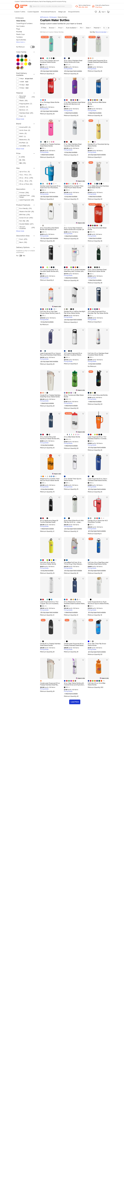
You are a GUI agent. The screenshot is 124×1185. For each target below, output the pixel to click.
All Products (44, 17)
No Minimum (20, 47)
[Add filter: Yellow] (25, 63)
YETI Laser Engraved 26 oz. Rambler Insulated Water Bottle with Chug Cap (73, 355)
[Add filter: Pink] (21, 63)
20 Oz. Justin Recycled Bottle (98, 395)
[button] (102, 7)
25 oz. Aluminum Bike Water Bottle (97, 103)
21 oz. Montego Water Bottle (49, 102)
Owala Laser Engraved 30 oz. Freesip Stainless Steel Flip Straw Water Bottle (50, 684)
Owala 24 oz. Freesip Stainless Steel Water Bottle (50, 145)
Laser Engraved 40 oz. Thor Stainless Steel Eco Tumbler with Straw (97, 438)
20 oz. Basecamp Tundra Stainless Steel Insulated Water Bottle (74, 603)
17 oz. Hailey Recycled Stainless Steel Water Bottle (98, 187)
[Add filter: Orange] (25, 60)
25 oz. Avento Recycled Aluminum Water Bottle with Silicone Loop (49, 438)
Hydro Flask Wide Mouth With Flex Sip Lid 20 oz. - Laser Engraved (74, 522)
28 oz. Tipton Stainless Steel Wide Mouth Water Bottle (97, 270)
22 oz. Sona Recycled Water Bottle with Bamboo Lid (49, 228)
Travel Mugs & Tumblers (24, 23)
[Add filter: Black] (25, 56)
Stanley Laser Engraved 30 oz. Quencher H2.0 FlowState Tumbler (50, 187)
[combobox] (50, 6)
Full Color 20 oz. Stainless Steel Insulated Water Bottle (98, 354)
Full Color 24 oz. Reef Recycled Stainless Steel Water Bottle (98, 563)
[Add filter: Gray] (21, 56)
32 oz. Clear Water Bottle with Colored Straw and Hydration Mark (74, 684)
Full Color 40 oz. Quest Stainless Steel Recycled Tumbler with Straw (74, 271)
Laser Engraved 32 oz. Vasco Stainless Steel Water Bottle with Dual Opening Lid (97, 480)
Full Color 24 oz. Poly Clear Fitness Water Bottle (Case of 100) (50, 313)
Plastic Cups (20, 34)
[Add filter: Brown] (18, 67)
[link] (21, 6)
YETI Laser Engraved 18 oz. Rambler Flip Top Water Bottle (98, 312)
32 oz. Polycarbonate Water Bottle (97, 228)
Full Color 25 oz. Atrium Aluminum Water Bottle (48, 563)
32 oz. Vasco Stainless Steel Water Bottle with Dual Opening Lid (73, 62)
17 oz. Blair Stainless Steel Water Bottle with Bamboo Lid (74, 103)
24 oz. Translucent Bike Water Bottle (74, 396)
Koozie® (19, 32)
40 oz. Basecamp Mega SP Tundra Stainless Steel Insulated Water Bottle (49, 522)
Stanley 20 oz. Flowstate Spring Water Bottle (98, 145)
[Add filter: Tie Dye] (21, 67)
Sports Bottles (21, 40)
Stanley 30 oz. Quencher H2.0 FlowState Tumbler (98, 521)
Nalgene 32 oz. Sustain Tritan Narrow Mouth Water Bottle (50, 479)
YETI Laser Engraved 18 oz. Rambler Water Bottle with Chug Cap (49, 271)
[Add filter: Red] (18, 60)
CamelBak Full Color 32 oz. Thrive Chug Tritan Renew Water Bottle (73, 564)
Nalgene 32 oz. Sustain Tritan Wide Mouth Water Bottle (73, 187)
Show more (20, 42)
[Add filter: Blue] (18, 56)
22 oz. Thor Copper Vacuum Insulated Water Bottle (49, 61)
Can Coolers (20, 26)
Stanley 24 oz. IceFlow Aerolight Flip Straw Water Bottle (74, 312)
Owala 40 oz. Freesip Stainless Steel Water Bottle (50, 644)
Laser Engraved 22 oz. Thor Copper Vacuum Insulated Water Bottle (49, 603)
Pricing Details (44, 69)
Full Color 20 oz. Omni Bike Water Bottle (96, 684)
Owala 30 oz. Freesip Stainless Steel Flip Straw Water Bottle (50, 396)
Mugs (18, 29)
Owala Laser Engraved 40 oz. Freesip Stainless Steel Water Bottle (74, 645)
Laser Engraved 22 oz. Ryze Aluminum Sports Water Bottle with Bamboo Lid (98, 603)
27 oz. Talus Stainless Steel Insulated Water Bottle (72, 145)
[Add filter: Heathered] (29, 63)
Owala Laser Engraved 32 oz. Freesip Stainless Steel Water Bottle (97, 62)
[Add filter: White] (29, 56)
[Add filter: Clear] (29, 60)
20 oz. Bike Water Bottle (72, 437)
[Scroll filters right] (106, 27)
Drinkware (53, 17)
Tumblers (19, 37)
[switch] (32, 46)
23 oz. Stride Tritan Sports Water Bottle (72, 479)
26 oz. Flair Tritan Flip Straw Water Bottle (97, 644)
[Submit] (31, 6)
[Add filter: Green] (21, 60)
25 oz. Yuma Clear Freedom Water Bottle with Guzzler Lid (74, 228)
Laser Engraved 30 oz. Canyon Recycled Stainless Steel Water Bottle (50, 355)
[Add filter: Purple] (18, 63)
